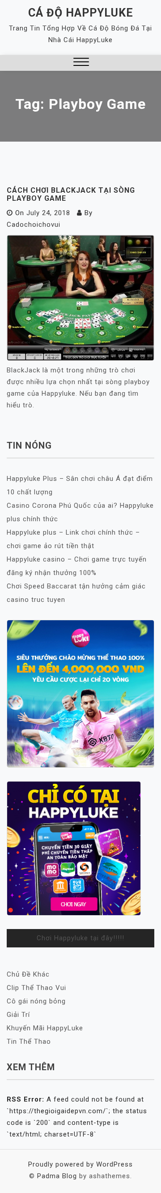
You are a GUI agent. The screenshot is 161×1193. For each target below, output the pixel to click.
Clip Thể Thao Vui (36, 988)
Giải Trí (18, 1015)
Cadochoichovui (33, 224)
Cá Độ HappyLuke (80, 12)
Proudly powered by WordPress (80, 1164)
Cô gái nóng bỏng (36, 1001)
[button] (81, 63)
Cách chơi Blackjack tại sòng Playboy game (71, 194)
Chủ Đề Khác (28, 974)
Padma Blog (57, 1176)
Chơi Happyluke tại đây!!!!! (80, 938)
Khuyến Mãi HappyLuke (45, 1028)
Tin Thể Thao (29, 1041)
